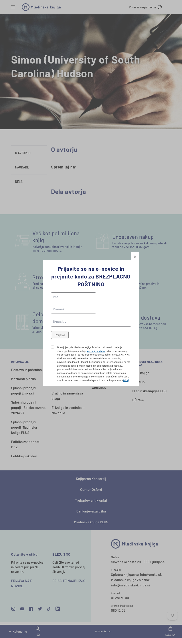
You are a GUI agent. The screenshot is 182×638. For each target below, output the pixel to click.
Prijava (60, 335)
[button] (135, 256)
